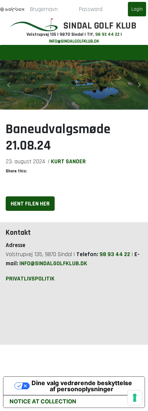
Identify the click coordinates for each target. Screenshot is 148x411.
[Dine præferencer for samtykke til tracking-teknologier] (135, 397)
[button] (9, 85)
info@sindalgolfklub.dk (74, 41)
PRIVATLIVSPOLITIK (30, 278)
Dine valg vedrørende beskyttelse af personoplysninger (81, 386)
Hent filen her (30, 203)
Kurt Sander (68, 161)
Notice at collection (42, 401)
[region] (74, 85)
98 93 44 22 (107, 34)
